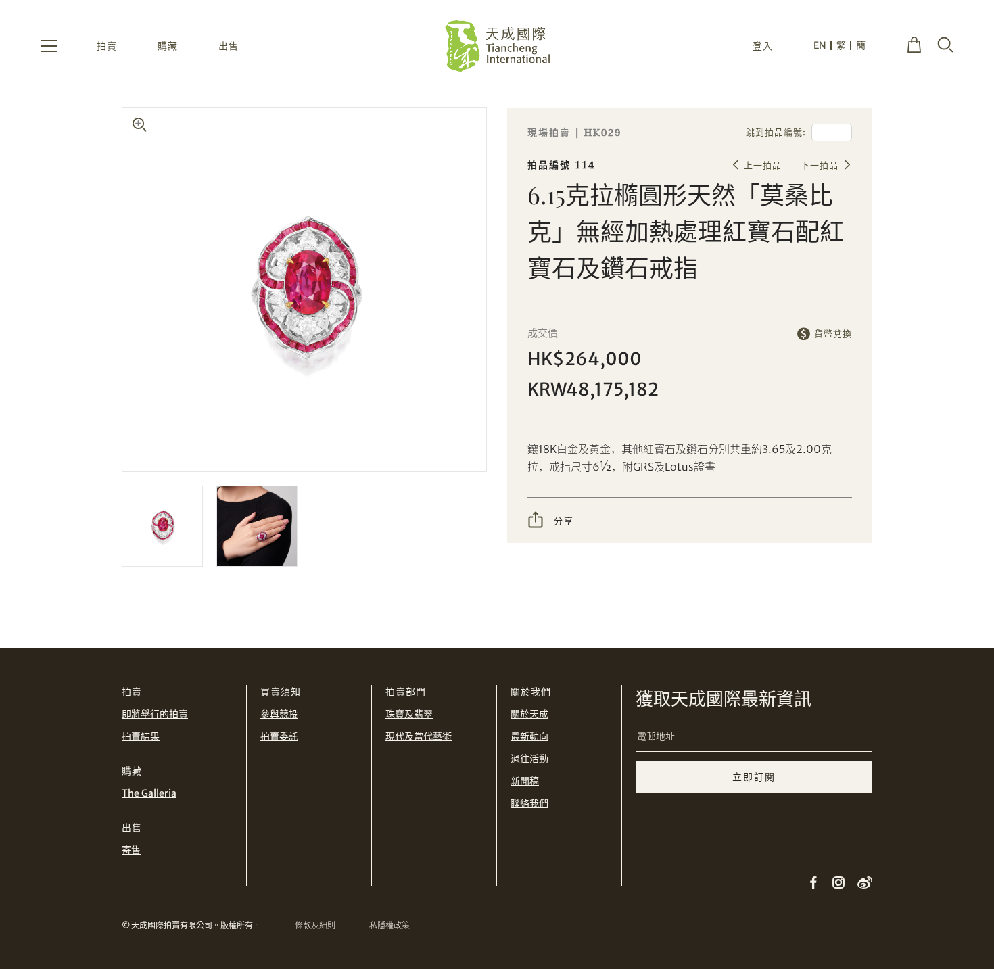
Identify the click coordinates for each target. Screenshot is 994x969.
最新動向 (529, 736)
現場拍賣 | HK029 (574, 133)
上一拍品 (763, 165)
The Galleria (149, 793)
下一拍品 (819, 165)
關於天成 (529, 714)
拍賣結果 (141, 736)
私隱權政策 (389, 925)
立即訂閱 (754, 777)
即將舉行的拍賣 (155, 714)
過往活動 (529, 759)
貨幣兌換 (833, 333)
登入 (763, 46)
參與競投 (279, 714)
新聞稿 (525, 781)
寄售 (131, 850)
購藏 (168, 46)
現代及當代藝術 (418, 736)
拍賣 (107, 46)
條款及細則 (315, 925)
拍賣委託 (279, 736)
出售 (228, 46)
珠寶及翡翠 (409, 714)
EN (819, 45)
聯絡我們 (529, 803)
